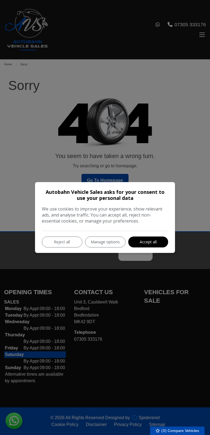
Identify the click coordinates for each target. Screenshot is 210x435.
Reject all (62, 241)
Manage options (105, 241)
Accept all (148, 241)
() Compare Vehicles (179, 430)
